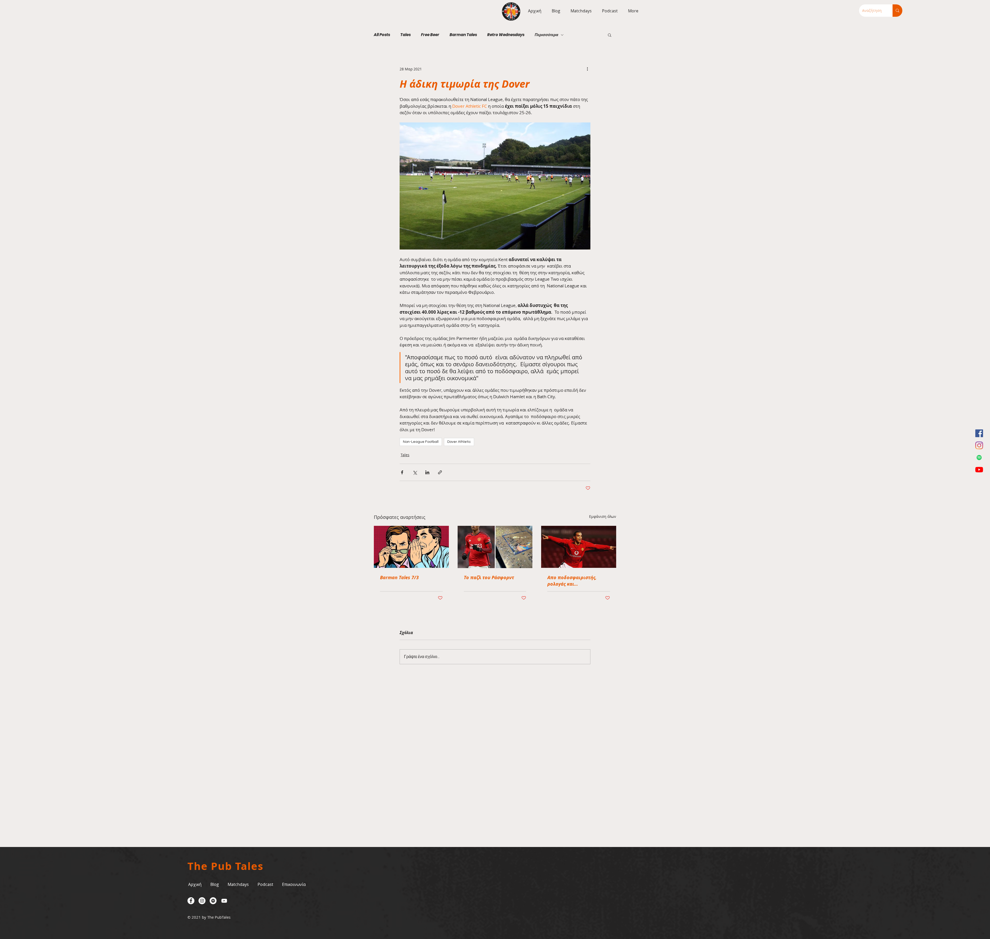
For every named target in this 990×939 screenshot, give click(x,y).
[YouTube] (979, 469)
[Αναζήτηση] (897, 10)
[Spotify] (979, 457)
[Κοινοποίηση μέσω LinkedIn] (427, 472)
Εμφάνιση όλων (602, 516)
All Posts (382, 34)
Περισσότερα (546, 34)
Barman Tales (463, 34)
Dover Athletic (459, 442)
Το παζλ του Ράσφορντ (489, 577)
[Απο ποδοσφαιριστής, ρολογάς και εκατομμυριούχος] (578, 547)
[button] (580, 10)
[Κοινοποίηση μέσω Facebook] (402, 472)
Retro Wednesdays (505, 34)
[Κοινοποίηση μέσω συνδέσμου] (440, 472)
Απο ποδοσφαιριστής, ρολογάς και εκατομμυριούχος (572, 580)
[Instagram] (979, 445)
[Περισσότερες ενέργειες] (587, 69)
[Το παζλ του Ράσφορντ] (495, 547)
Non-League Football (421, 442)
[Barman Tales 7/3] (411, 547)
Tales (405, 34)
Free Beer (430, 34)
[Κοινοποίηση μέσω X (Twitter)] (414, 472)
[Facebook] (979, 433)
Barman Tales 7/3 (399, 577)
